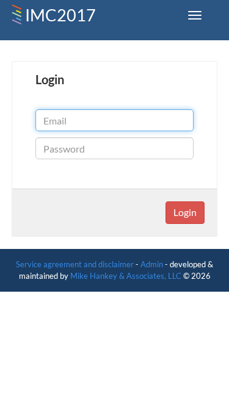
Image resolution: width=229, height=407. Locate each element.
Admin (151, 264)
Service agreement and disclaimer (75, 264)
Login (185, 212)
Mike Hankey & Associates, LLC (125, 276)
